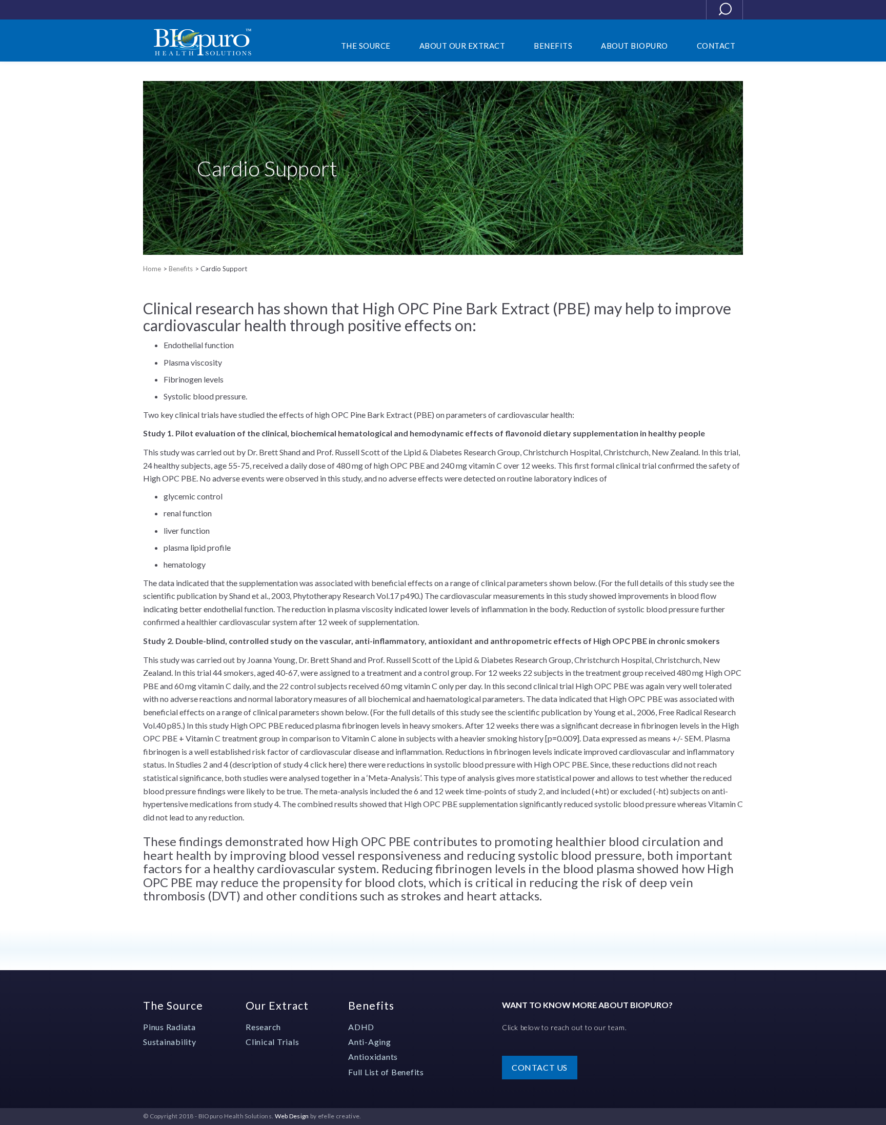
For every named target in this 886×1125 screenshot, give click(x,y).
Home (152, 269)
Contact (716, 45)
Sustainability (169, 1042)
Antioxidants (373, 1056)
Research (263, 1027)
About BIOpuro (634, 45)
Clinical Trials (272, 1042)
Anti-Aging (369, 1042)
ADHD (361, 1027)
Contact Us (540, 1067)
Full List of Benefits (386, 1072)
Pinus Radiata (169, 1027)
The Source (173, 1005)
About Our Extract (462, 45)
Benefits (181, 269)
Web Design (292, 1116)
